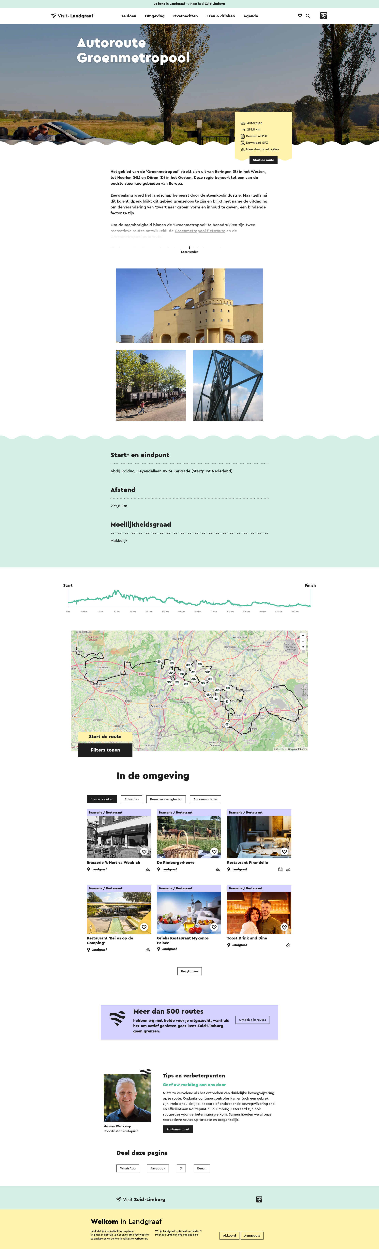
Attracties (132, 799)
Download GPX (257, 142)
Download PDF (256, 136)
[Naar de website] (148, 870)
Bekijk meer (189, 971)
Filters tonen (105, 750)
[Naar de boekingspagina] (280, 870)
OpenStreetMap (285, 749)
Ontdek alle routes (252, 1019)
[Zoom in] (303, 635)
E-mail (201, 1168)
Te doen (128, 16)
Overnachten (185, 16)
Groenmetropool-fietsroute (200, 231)
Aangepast (252, 1235)
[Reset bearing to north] (303, 647)
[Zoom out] (303, 641)
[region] (189, 691)
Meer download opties (262, 149)
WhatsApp (128, 1168)
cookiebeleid (190, 1234)
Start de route (263, 160)
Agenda (251, 16)
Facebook (158, 1168)
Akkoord (229, 1235)
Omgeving (155, 16)
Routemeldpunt (177, 1129)
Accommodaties (205, 799)
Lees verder (189, 251)
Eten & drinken (220, 16)
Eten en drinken (102, 799)
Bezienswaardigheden (166, 799)
